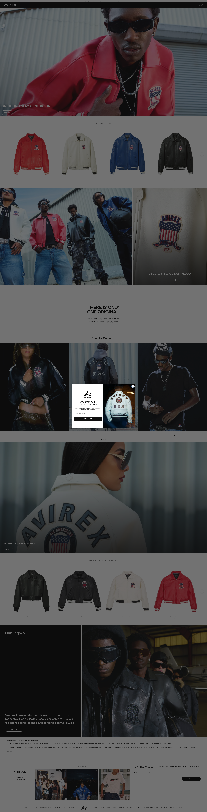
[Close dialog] (133, 386)
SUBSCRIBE (88, 418)
